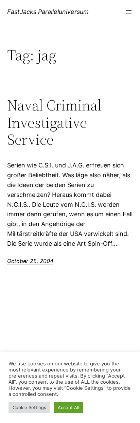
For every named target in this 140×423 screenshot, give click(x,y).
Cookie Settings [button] (29, 407)
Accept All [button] (68, 407)
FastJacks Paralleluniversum (48, 11)
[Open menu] (129, 12)
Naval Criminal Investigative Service (54, 122)
